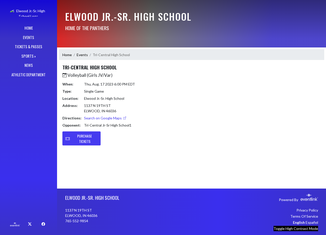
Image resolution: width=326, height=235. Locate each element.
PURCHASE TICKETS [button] (84, 138)
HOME (28, 28)
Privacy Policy (307, 210)
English (299, 222)
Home (67, 55)
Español (312, 222)
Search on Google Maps (103, 118)
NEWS (28, 65)
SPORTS (27, 56)
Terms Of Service (304, 216)
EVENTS (28, 37)
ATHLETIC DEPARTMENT (28, 74)
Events (82, 55)
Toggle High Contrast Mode (296, 228)
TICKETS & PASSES (28, 46)
